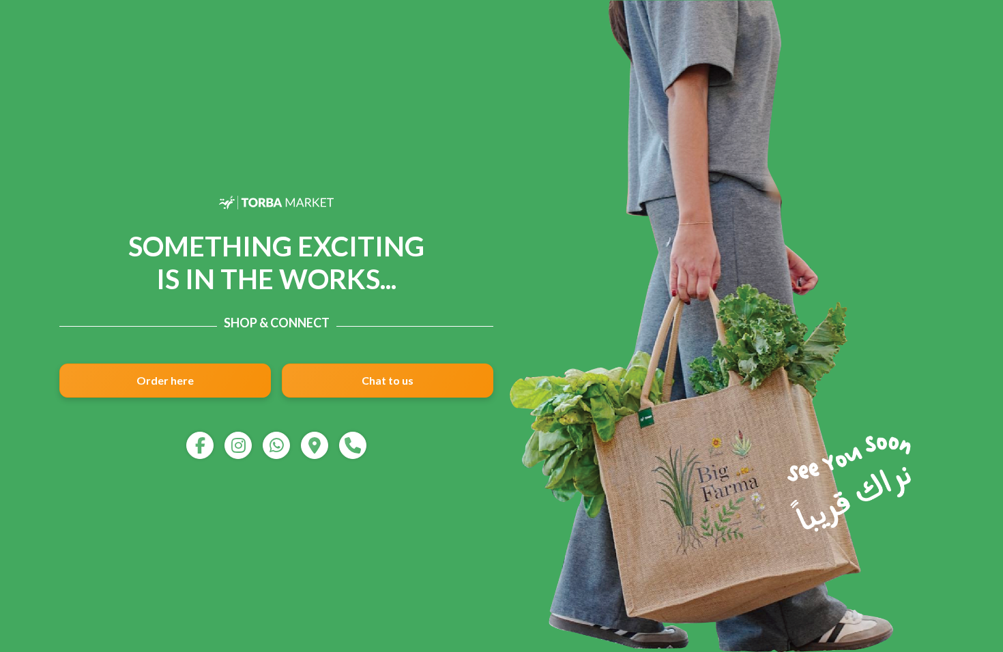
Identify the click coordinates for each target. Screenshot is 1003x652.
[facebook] (200, 445)
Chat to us (387, 380)
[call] (352, 445)
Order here (165, 380)
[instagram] (238, 445)
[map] (314, 445)
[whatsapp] (276, 445)
